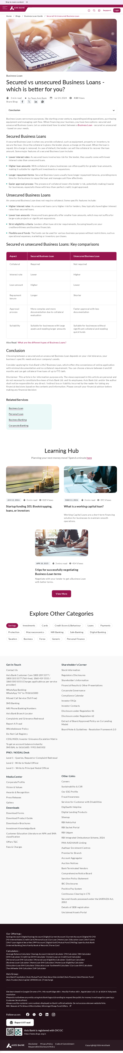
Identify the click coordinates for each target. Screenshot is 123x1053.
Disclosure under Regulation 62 (78, 716)
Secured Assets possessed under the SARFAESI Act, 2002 (88, 900)
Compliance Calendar (73, 695)
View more (61, 593)
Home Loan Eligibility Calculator (69, 962)
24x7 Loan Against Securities (19, 942)
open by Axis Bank (86, 942)
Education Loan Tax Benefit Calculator (53, 965)
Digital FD (87, 937)
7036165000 (31, 693)
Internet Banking (14, 945)
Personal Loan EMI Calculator (20, 960)
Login (117, 10)
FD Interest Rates (14, 939)
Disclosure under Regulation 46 (78, 711)
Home (9, 16)
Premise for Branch (72, 853)
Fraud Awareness (70, 796)
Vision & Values (14, 787)
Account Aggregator (72, 858)
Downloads (12, 807)
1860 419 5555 (41, 678)
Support (107, 10)
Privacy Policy (46, 1044)
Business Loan (85, 125)
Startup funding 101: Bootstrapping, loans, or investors (29, 508)
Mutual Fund (64, 942)
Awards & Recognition (17, 792)
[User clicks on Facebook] (28, 1014)
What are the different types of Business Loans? (42, 342)
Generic (56, 639)
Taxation (12, 639)
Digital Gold (51, 942)
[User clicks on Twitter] (34, 1014)
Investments (29, 625)
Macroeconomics (35, 632)
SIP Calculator (39, 968)
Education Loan (76, 939)
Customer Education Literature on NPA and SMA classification (31, 835)
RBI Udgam (67, 832)
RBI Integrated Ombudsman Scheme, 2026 (83, 837)
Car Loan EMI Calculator (81, 965)
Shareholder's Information (75, 680)
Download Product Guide (19, 818)
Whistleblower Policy (17, 728)
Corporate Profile (15, 782)
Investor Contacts (71, 705)
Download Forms (15, 813)
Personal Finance (76, 639)
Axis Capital (24, 980)
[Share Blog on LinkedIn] (36, 102)
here (89, 457)
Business (28, 639)
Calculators (12, 951)
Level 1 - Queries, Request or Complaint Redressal (31, 757)
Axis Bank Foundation (16, 977)
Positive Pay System (72, 888)
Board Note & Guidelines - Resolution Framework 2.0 (89, 729)
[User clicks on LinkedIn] (47, 1014)
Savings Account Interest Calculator (47, 954)
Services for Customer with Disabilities (82, 801)
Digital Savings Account (32, 937)
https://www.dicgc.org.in (35, 1034)
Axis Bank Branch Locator (19, 713)
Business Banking (18, 419)
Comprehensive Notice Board (77, 873)
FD (94, 937)
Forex (42, 639)
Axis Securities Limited (54, 977)
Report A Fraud (14, 723)
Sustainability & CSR (72, 786)
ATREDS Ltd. (36, 980)
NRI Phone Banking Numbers (21, 708)
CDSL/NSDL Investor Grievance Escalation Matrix (31, 739)
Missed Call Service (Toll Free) (21, 698)
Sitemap (66, 817)
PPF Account (39, 942)
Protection (13, 632)
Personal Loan (16, 414)
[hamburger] (5, 8)
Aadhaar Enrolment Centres (76, 847)
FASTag (74, 942)
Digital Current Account (54, 937)
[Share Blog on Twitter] (29, 102)
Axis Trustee (12, 980)
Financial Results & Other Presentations (82, 685)
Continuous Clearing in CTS (76, 893)
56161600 (24, 747)
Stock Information (71, 670)
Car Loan (53, 939)
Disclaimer (33, 1044)
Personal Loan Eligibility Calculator (49, 960)
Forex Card (54, 945)
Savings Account (13, 937)
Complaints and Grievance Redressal (25, 718)
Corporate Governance (73, 690)
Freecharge (48, 980)
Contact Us (12, 670)
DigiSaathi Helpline (72, 807)
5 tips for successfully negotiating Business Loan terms (56, 572)
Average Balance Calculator (18, 954)
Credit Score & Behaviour (68, 625)
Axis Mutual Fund (34, 977)
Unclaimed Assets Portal (74, 912)
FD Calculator (71, 954)
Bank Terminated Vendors (75, 868)
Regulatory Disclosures (73, 675)
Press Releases (13, 797)
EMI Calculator (13, 957)
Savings (12, 625)
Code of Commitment (64, 1044)
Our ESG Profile (70, 791)
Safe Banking (76, 632)
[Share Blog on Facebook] (22, 102)
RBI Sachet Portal (70, 827)
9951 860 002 (38, 747)
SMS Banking (13, 703)
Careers (66, 781)
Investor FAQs (69, 700)
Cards (45, 625)
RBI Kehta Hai (69, 822)
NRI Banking (57, 632)
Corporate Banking (18, 425)
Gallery (10, 802)
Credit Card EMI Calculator (33, 957)
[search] (94, 10)
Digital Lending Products (74, 812)
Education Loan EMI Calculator (20, 965)
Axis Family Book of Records (35, 945)
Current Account (74, 937)
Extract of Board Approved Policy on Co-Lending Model (87, 723)
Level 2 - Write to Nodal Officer (22, 763)
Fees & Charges (14, 846)
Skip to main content (15, 2)
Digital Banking (98, 632)
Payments (105, 625)
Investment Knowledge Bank (20, 828)
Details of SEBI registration (75, 907)
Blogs (18, 16)
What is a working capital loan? (84, 506)
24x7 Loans (90, 939)
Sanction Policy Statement (75, 878)
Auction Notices (70, 863)
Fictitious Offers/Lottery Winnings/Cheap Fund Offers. (44, 1006)
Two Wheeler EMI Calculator (19, 968)
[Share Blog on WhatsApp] (43, 102)
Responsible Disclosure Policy (41, 1046)
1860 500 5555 (14, 681)
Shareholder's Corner (74, 664)
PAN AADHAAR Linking (74, 842)
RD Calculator (84, 954)
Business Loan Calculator (18, 962)
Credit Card (28, 939)
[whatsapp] (99, 10)
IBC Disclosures (70, 883)
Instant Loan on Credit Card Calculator (64, 957)
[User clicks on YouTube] (40, 1014)
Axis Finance (70, 977)
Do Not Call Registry (17, 733)
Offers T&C (12, 841)
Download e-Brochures (18, 823)
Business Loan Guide (33, 16)
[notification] (89, 10)
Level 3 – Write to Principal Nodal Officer (27, 768)
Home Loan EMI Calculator (42, 962)
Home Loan (63, 939)
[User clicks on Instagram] (53, 1014)
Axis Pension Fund (85, 977)
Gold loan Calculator (76, 960)
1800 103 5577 (14, 678)
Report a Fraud (22, 1022)
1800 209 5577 (41, 675)
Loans (91, 625)
